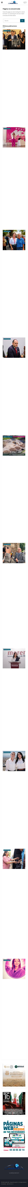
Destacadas (7, 30)
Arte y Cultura (8, 436)
